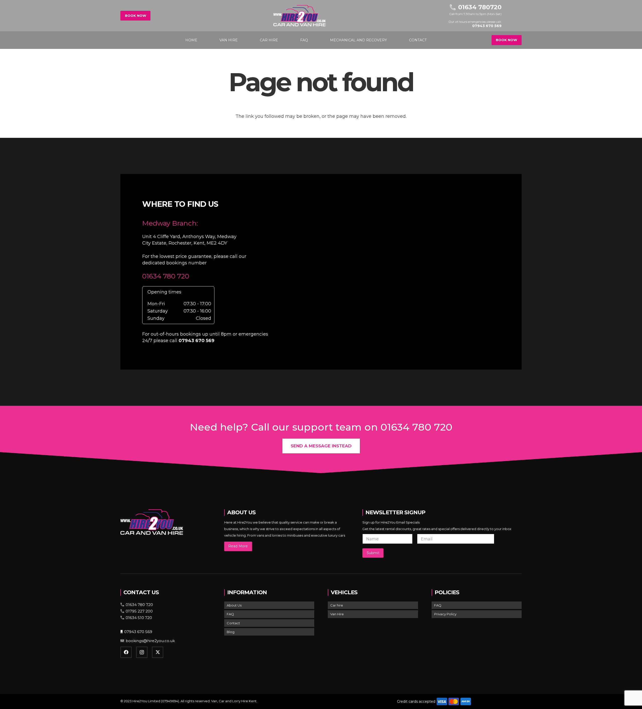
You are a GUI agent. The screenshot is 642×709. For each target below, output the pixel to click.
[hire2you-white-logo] (299, 15)
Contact (233, 623)
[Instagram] (141, 652)
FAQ (230, 614)
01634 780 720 (165, 276)
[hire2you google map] (403, 271)
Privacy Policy (445, 614)
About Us (234, 605)
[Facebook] (126, 652)
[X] (157, 652)
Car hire (336, 605)
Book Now (135, 16)
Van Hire (337, 614)
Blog (230, 632)
